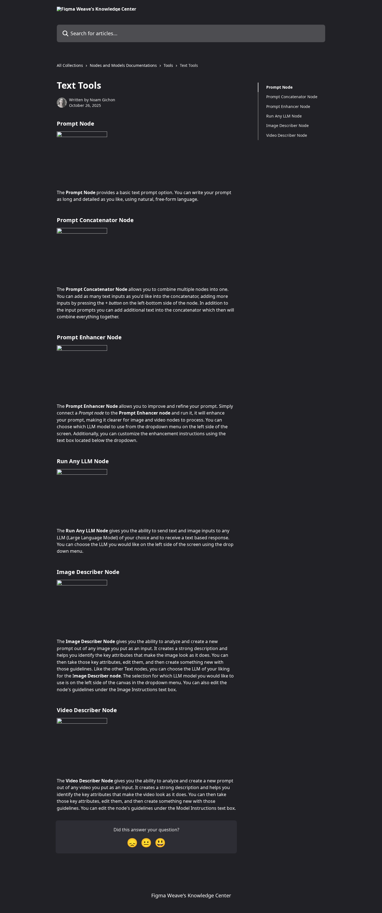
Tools (168, 65)
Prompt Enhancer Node (288, 106)
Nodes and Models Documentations (123, 65)
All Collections (70, 65)
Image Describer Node (287, 125)
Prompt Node (279, 87)
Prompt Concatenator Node (291, 96)
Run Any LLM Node (284, 116)
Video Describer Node (286, 135)
